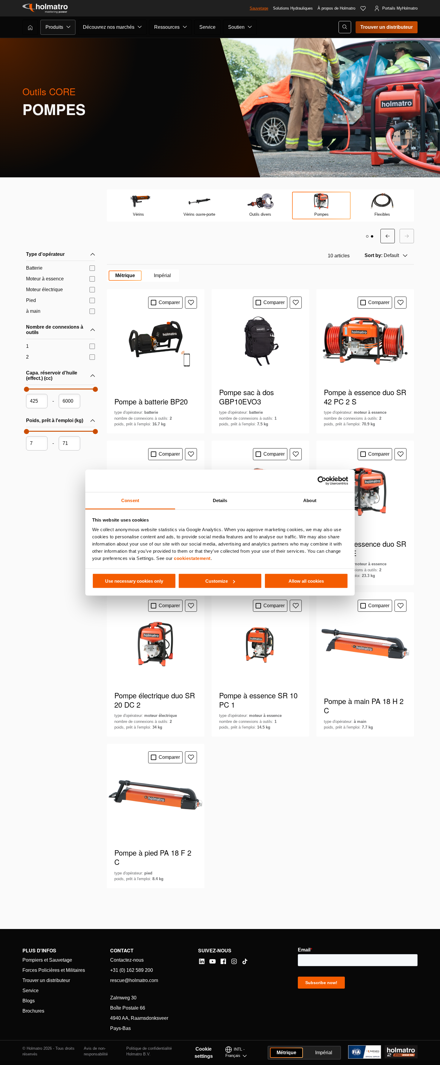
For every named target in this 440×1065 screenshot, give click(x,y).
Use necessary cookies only (134, 581)
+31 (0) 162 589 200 (131, 970)
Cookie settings (204, 1052)
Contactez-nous (127, 960)
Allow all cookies (306, 581)
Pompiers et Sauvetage (47, 960)
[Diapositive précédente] (387, 236)
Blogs (28, 1000)
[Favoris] (363, 8)
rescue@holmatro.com (134, 980)
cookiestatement (192, 558)
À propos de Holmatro (336, 8)
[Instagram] (234, 961)
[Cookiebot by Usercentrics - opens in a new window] (322, 480)
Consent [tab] (130, 500)
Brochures (33, 1010)
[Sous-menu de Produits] (68, 27)
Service (207, 27)
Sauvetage (259, 8)
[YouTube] (212, 961)
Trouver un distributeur (386, 27)
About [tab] (309, 500)
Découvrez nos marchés (108, 27)
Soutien (236, 27)
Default (382, 255)
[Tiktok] (244, 961)
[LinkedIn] (201, 961)
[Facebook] (223, 961)
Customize (216, 581)
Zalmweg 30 (123, 997)
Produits (54, 27)
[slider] (26, 391)
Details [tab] (220, 500)
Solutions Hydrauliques (293, 8)
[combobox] (385, 255)
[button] (367, 236)
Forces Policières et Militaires (53, 970)
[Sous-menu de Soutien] (250, 27)
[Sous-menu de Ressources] (185, 27)
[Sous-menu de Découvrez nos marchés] (139, 27)
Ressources (167, 27)
